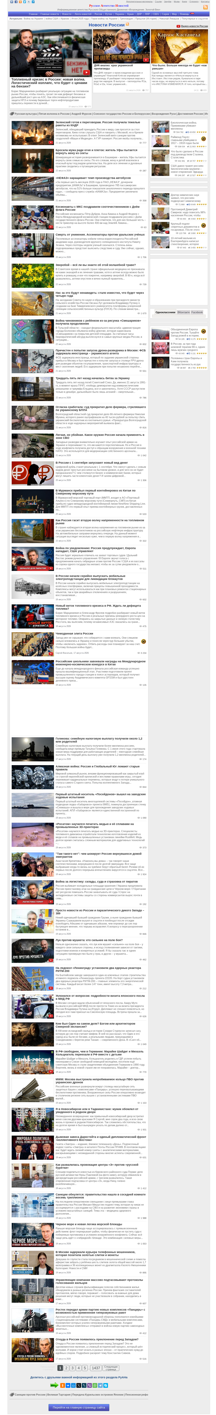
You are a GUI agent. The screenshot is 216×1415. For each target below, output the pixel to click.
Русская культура (26, 113)
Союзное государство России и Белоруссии (121, 113)
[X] (78, 1385)
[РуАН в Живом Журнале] (29, 2)
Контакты (205, 1)
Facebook (197, 312)
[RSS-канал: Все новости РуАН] (205, 7)
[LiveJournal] (84, 1385)
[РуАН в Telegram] (33, 2)
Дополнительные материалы (139, 1)
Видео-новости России (194, 26)
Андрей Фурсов (81, 113)
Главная (33, 14)
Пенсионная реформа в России (145, 1394)
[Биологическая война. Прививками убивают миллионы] (160, 132)
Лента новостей (83, 14)
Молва (177, 1)
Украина (119, 14)
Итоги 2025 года (80, 18)
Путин (108, 14)
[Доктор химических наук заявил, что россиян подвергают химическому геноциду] (160, 204)
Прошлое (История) (146, 18)
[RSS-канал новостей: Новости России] (127, 24)
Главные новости (49, 14)
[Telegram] (100, 1385)
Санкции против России (30, 1394)
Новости (66, 14)
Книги (184, 1)
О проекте (194, 1)
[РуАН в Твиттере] (24, 2)
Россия (98, 14)
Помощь (184, 14)
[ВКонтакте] (68, 1385)
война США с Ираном (57, 18)
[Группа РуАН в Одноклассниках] (20, 2)
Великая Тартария (58, 1394)
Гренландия (126, 18)
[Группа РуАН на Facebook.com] (16, 2)
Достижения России (190, 113)
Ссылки (158, 1)
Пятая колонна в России (54, 113)
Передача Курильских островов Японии (97, 1394)
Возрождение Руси (164, 113)
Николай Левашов (169, 18)
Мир (174, 14)
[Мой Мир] (73, 1385)
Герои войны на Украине (104, 18)
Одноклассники (165, 312)
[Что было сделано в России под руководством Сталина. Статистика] (160, 160)
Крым (130, 14)
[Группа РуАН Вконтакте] (11, 2)
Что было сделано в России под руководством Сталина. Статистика (187, 154)
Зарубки (167, 1)
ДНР (139, 14)
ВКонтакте (184, 312)
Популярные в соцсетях (195, 18)
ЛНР (147, 14)
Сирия (165, 14)
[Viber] (89, 1385)
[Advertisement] (78, 712)
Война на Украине (33, 18)
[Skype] (105, 1385)
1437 (96, 1368)
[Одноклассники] (62, 1385)
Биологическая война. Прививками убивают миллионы (184, 125)
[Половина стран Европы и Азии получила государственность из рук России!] (160, 367)
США (156, 14)
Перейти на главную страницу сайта (79, 1407)
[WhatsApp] (95, 1385)
